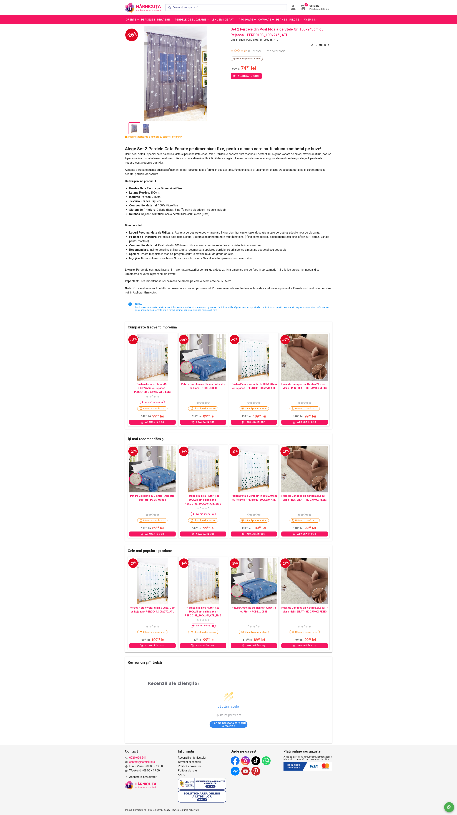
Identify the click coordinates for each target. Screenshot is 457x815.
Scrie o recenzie (275, 51)
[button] (132, 19)
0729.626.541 (137, 757)
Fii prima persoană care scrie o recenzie (228, 724)
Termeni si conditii (189, 762)
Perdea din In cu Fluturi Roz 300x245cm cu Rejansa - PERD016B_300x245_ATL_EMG (152, 388)
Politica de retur (188, 770)
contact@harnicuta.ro (142, 762)
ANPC (181, 774)
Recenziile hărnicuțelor (192, 757)
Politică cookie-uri (189, 766)
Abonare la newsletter (143, 777)
